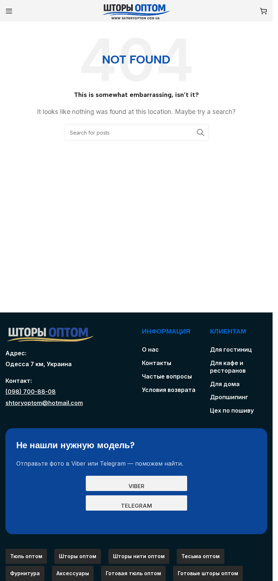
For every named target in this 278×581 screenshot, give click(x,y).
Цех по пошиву (232, 410)
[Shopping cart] (263, 11)
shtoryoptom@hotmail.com (44, 402)
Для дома (225, 384)
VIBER (136, 486)
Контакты (156, 363)
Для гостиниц (231, 349)
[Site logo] (136, 10)
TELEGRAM (136, 505)
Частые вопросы (167, 376)
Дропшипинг (229, 397)
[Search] (200, 132)
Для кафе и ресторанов (228, 366)
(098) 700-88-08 (30, 391)
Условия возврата (168, 389)
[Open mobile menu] (9, 11)
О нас (150, 349)
